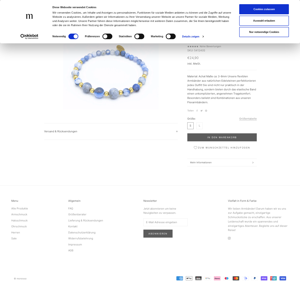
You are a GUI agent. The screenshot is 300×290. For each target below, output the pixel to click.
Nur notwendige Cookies (264, 31)
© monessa (20, 278)
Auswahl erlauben (264, 20)
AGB (70, 250)
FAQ (70, 208)
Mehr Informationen (201, 162)
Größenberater (77, 214)
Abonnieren (158, 233)
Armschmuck (19, 214)
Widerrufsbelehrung (80, 238)
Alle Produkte (19, 208)
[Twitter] (202, 111)
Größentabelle (248, 118)
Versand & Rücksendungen (60, 131)
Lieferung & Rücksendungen (85, 220)
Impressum (75, 244)
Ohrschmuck (19, 226)
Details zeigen (190, 36)
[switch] (107, 36)
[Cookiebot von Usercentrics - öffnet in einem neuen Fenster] (29, 36)
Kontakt (72, 226)
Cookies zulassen (264, 9)
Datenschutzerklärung (81, 232)
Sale (14, 238)
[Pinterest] (206, 111)
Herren (15, 232)
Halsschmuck (19, 220)
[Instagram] (229, 238)
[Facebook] (197, 111)
